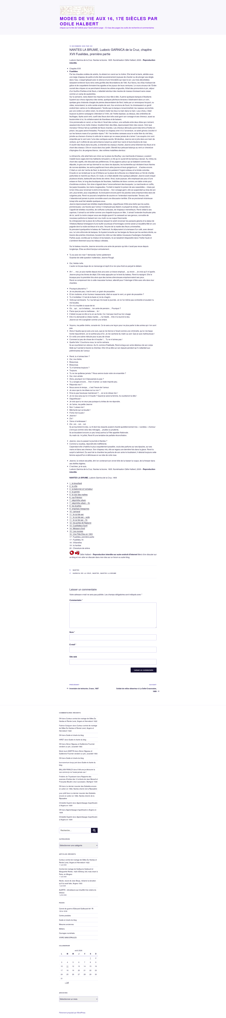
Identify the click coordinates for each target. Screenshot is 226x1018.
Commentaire (76, 600)
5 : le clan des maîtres (78, 494)
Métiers (62, 929)
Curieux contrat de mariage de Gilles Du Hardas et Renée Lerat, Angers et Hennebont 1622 (78, 728)
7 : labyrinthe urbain (77, 500)
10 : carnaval (74, 511)
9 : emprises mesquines (79, 508)
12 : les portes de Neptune (80, 522)
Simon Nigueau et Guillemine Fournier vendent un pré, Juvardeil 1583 (77, 745)
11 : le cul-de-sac (76, 514)
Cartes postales (65, 915)
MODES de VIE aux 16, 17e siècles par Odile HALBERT (109, 21)
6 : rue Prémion (75, 497)
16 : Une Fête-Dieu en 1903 (81, 534)
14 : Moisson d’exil (77, 528)
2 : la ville (73, 486)
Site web (73, 656)
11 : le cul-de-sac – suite (79, 517)
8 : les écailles (75, 505)
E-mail (72, 644)
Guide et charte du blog (75, 735)
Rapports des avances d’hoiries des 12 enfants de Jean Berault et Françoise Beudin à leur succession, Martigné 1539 (78, 779)
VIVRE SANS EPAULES (68, 937)
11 (67, 966)
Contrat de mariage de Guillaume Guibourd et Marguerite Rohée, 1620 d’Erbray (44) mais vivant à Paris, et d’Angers (78, 871)
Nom (72, 632)
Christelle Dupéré (65, 817)
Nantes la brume (108, 573)
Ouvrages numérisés (67, 933)
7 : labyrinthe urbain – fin (79, 503)
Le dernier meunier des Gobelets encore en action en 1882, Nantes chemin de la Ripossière (77, 796)
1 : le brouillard (75, 483)
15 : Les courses (76, 531)
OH (91, 46)
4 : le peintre (74, 491)
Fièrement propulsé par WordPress (72, 1012)
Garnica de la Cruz (82, 573)
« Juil (67, 982)
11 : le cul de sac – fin (78, 520)
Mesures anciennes (66, 924)
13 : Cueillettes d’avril (78, 525)
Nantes (76, 570)
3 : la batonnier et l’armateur (81, 489)
